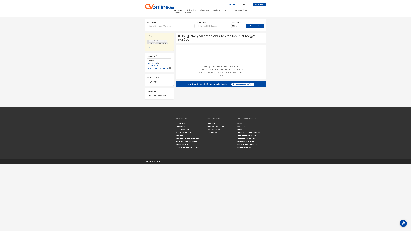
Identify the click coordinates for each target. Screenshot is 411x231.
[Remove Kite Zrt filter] (148, 60)
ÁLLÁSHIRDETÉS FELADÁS (182, 12)
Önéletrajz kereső (213, 129)
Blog (226, 10)
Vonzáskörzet (236, 22)
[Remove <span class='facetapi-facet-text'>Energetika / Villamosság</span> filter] (148, 41)
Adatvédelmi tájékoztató (246, 138)
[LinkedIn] (153, 123)
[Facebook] (146, 123)
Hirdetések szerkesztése (215, 126)
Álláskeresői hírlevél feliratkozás (187, 138)
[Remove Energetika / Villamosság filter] (148, 95)
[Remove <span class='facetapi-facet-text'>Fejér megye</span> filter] (157, 43)
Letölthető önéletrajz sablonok (187, 141)
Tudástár (216, 10)
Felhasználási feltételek (246, 141)
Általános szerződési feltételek (248, 132)
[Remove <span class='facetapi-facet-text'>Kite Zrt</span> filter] (148, 43)
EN (230, 4)
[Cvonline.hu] (159, 6)
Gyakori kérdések (182, 144)
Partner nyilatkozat (244, 147)
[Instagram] (150, 123)
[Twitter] (157, 123)
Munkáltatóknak (241, 10)
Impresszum (242, 129)
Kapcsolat (241, 126)
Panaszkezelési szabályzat (247, 144)
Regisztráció (259, 4)
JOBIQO (157, 161)
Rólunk (239, 123)
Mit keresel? (151, 22)
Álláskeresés (180, 126)
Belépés (246, 4)
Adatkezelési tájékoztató (246, 135)
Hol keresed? (201, 22)
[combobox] (171, 26)
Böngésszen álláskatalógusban (187, 147)
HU (234, 4)
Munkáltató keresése (183, 132)
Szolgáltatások (212, 132)
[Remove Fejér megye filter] (148, 82)
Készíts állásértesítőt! (244, 84)
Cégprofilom (211, 123)
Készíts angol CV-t (183, 129)
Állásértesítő (205, 10)
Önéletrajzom (192, 10)
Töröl (151, 47)
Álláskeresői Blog (182, 135)
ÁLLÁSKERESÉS (178, 10)
